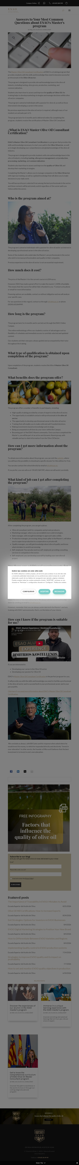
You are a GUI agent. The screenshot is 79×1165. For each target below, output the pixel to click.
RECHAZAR (59, 591)
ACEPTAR (44, 591)
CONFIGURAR (28, 591)
